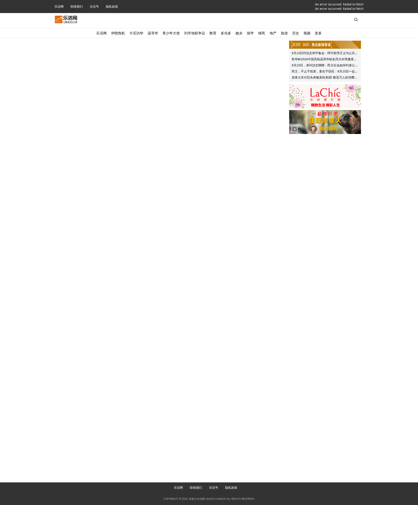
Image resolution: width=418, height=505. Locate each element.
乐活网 (59, 6)
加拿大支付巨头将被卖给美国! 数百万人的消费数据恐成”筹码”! (324, 77)
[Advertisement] (325, 163)
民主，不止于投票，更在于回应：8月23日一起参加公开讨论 (325, 71)
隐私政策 (112, 6)
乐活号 (94, 6)
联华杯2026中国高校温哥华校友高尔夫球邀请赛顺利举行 (324, 59)
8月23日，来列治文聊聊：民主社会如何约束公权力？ (325, 65)
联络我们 (77, 6)
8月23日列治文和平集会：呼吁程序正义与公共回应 (325, 53)
